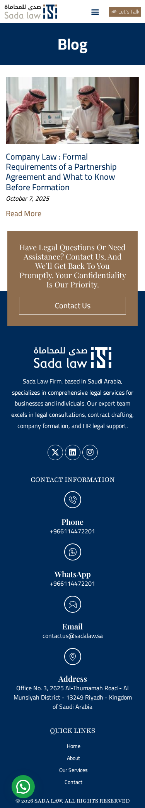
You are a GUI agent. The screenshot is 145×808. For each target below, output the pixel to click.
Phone (72, 521)
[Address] (72, 656)
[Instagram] (90, 452)
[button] (95, 11)
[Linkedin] (72, 452)
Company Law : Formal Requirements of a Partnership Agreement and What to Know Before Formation (61, 171)
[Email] (72, 604)
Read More (23, 213)
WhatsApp (73, 574)
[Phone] (72, 499)
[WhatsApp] (72, 551)
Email (72, 626)
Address (72, 678)
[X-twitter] (55, 452)
